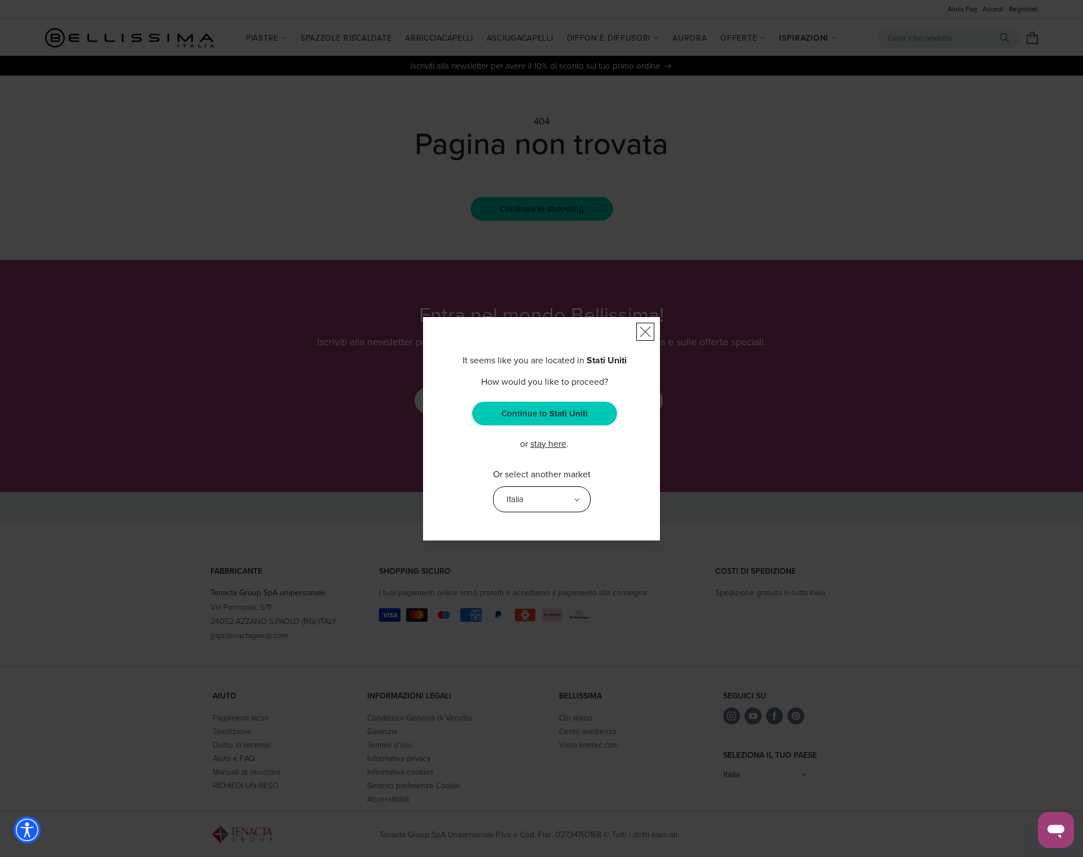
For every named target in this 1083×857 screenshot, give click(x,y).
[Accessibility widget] (27, 829)
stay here (548, 443)
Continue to (544, 413)
